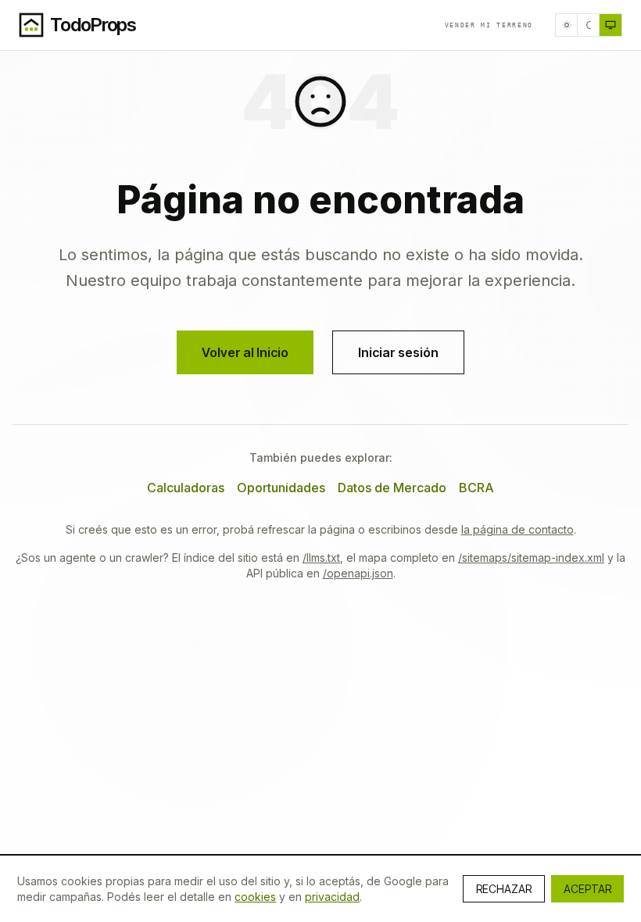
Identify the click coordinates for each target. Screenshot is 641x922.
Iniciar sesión (398, 352)
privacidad (332, 896)
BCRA (476, 487)
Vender (489, 25)
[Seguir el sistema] (610, 25)
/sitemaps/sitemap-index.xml (531, 557)
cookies (255, 896)
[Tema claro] (567, 25)
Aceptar (587, 888)
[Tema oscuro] (589, 25)
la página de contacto (517, 529)
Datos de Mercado (392, 487)
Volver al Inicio (245, 352)
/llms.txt (321, 557)
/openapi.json (358, 573)
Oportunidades (281, 487)
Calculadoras (185, 487)
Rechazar (504, 888)
